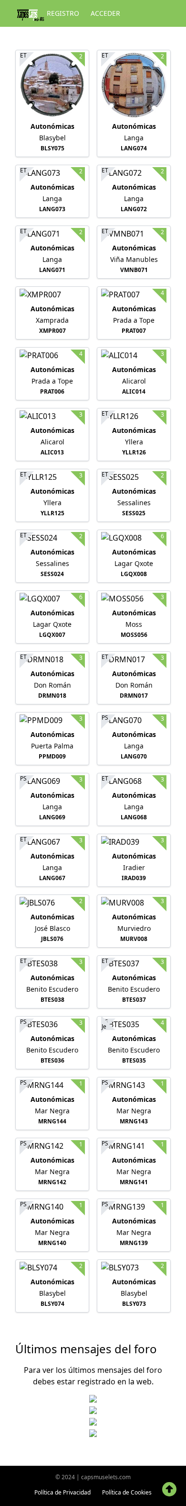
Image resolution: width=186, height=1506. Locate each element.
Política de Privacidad (62, 1492)
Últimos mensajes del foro (86, 1349)
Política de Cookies (127, 1492)
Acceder (105, 13)
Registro (63, 13)
